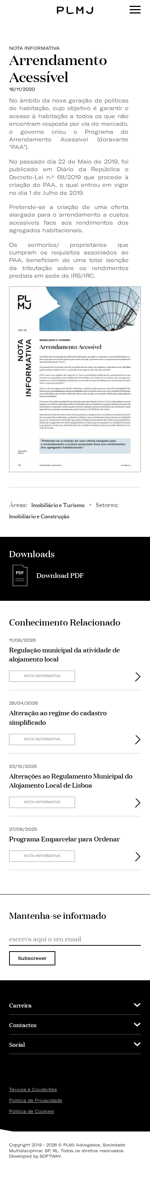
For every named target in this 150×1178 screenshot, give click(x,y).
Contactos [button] (22, 1024)
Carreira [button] (20, 1005)
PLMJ (75, 5)
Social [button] (17, 1044)
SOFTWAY (50, 1156)
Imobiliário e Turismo (57, 504)
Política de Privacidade (35, 1100)
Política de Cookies (31, 1111)
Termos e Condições (33, 1089)
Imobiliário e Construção (39, 516)
